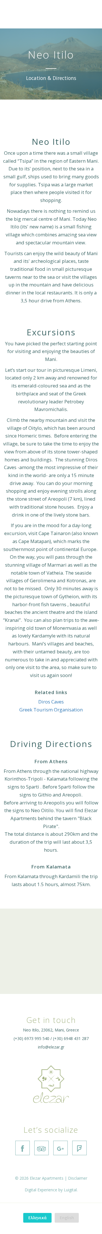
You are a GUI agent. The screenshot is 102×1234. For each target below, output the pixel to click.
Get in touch (51, 1019)
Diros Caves (51, 701)
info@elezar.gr (51, 1047)
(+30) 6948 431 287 (71, 1038)
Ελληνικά (37, 1217)
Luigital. (71, 1189)
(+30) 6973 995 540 (31, 1038)
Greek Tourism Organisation (51, 709)
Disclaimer (77, 1178)
